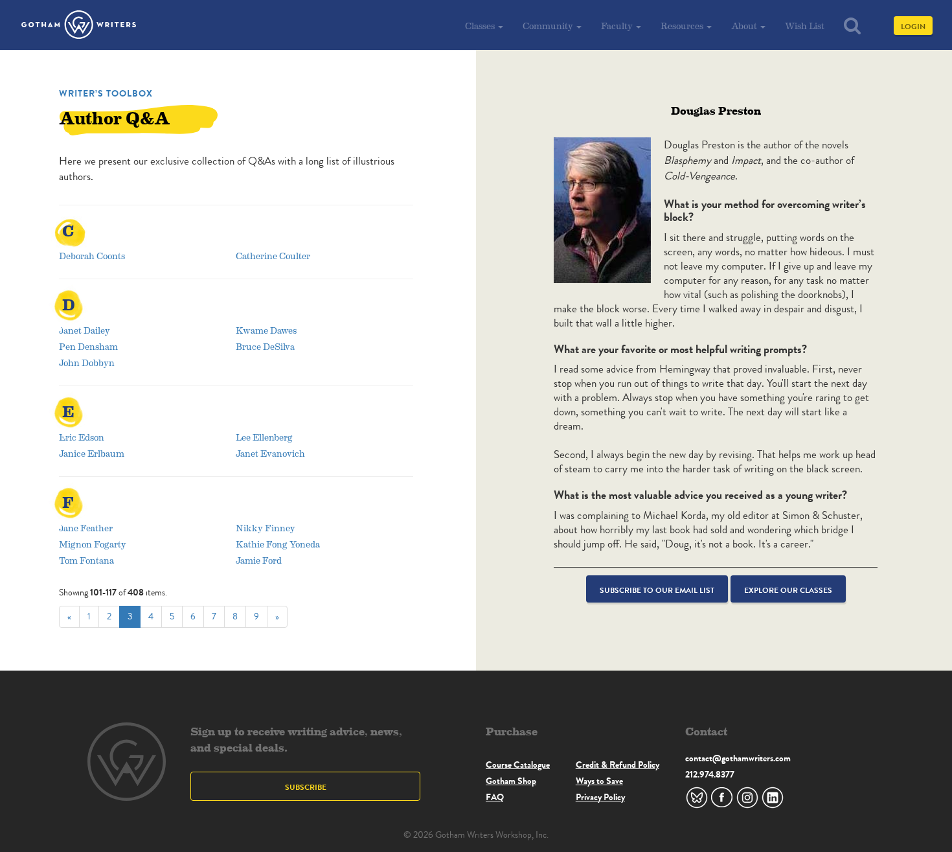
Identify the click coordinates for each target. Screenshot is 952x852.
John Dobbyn (87, 362)
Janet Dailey (84, 330)
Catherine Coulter (273, 255)
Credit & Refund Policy (617, 764)
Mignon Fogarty (92, 544)
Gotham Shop (511, 780)
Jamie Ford (259, 560)
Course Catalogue (518, 764)
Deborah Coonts (92, 255)
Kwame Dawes (266, 330)
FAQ (495, 796)
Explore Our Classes (788, 589)
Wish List (804, 25)
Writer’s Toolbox (106, 93)
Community (549, 25)
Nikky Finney (265, 528)
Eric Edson (81, 437)
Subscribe (305, 786)
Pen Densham (88, 346)
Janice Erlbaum (91, 453)
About (745, 25)
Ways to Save (599, 780)
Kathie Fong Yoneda (278, 544)
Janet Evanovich (270, 453)
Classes (481, 25)
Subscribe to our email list (657, 589)
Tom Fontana (86, 560)
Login (913, 26)
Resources (683, 25)
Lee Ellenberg (264, 437)
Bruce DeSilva (265, 346)
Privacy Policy (600, 796)
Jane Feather (86, 528)
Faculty (618, 25)
